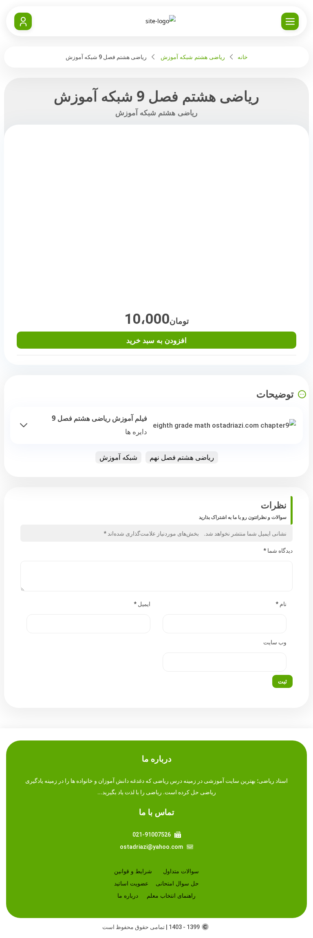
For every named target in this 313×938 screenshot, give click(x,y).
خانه (243, 57)
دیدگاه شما (278, 550)
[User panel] (23, 21)
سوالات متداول (181, 871)
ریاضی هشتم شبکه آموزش (193, 57)
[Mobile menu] (290, 21)
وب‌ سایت (275, 642)
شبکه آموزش (118, 457)
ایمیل (142, 604)
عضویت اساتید (131, 883)
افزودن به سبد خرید (156, 340)
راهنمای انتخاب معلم (171, 895)
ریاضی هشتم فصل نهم (182, 457)
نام (281, 604)
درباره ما (127, 895)
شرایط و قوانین (133, 871)
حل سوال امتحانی (177, 883)
